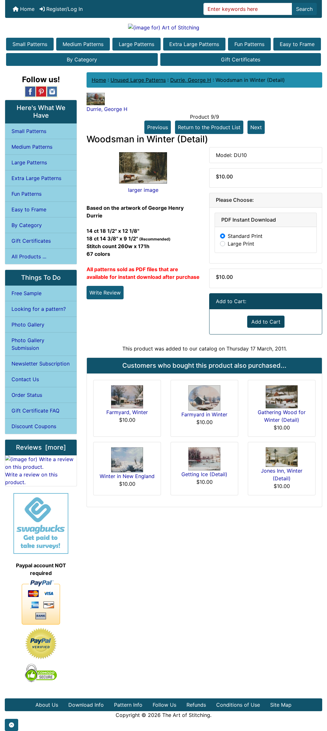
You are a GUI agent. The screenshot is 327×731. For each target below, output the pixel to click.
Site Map (281, 705)
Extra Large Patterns (194, 44)
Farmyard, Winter (127, 412)
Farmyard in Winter (204, 414)
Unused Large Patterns (138, 80)
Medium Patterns (83, 44)
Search (304, 9)
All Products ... (28, 256)
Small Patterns (29, 44)
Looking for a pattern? (38, 309)
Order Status (26, 395)
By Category (82, 59)
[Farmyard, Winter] (127, 396)
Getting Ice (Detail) (204, 474)
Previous (157, 127)
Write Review (105, 292)
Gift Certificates (240, 59)
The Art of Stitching (186, 715)
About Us (46, 705)
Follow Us (164, 705)
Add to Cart (265, 321)
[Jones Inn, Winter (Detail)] (282, 456)
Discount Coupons (33, 426)
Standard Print (245, 236)
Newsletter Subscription (40, 363)
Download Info (86, 705)
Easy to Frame (297, 44)
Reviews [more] (41, 447)
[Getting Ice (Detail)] (204, 458)
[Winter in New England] (127, 459)
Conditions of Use (238, 705)
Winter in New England (127, 476)
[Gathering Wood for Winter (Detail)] (282, 396)
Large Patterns (136, 44)
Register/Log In (64, 9)
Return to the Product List (209, 127)
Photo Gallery (27, 324)
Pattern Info (128, 705)
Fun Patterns (249, 44)
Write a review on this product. (31, 478)
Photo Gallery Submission (27, 344)
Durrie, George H (190, 80)
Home (26, 9)
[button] (11, 725)
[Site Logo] (163, 27)
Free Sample (26, 293)
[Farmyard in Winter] (204, 397)
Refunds (196, 705)
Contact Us (25, 379)
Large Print (241, 243)
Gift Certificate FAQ (35, 410)
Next (256, 127)
